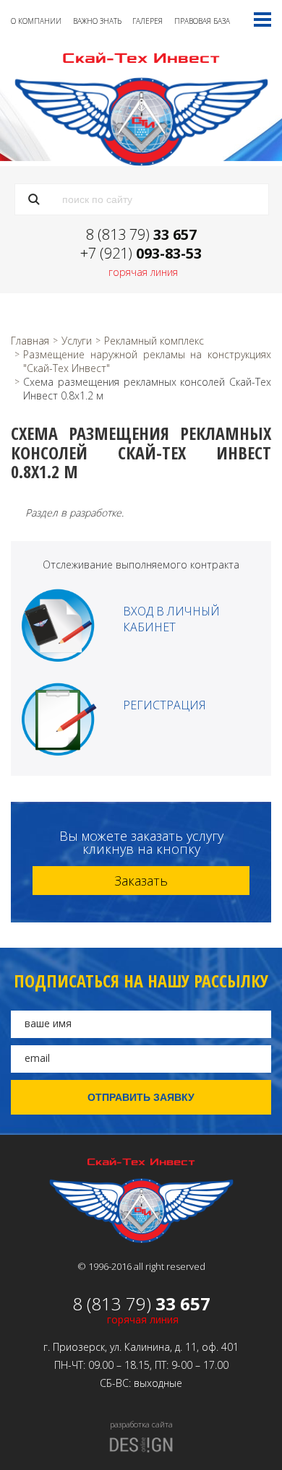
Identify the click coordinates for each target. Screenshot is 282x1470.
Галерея (147, 21)
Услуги (76, 340)
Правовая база (202, 21)
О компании (36, 21)
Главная (30, 340)
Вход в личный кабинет (171, 619)
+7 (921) (141, 253)
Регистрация (164, 705)
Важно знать (97, 21)
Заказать (141, 880)
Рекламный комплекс (154, 340)
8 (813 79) (141, 235)
